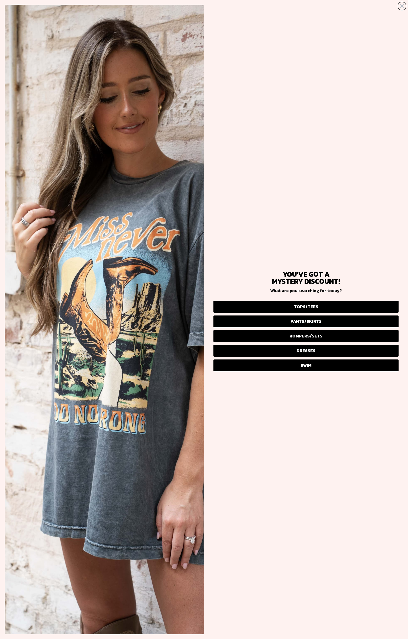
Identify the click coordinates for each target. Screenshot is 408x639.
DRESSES (306, 350)
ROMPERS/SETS (306, 336)
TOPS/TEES (306, 306)
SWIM (306, 365)
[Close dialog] (402, 6)
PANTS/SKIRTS (306, 321)
